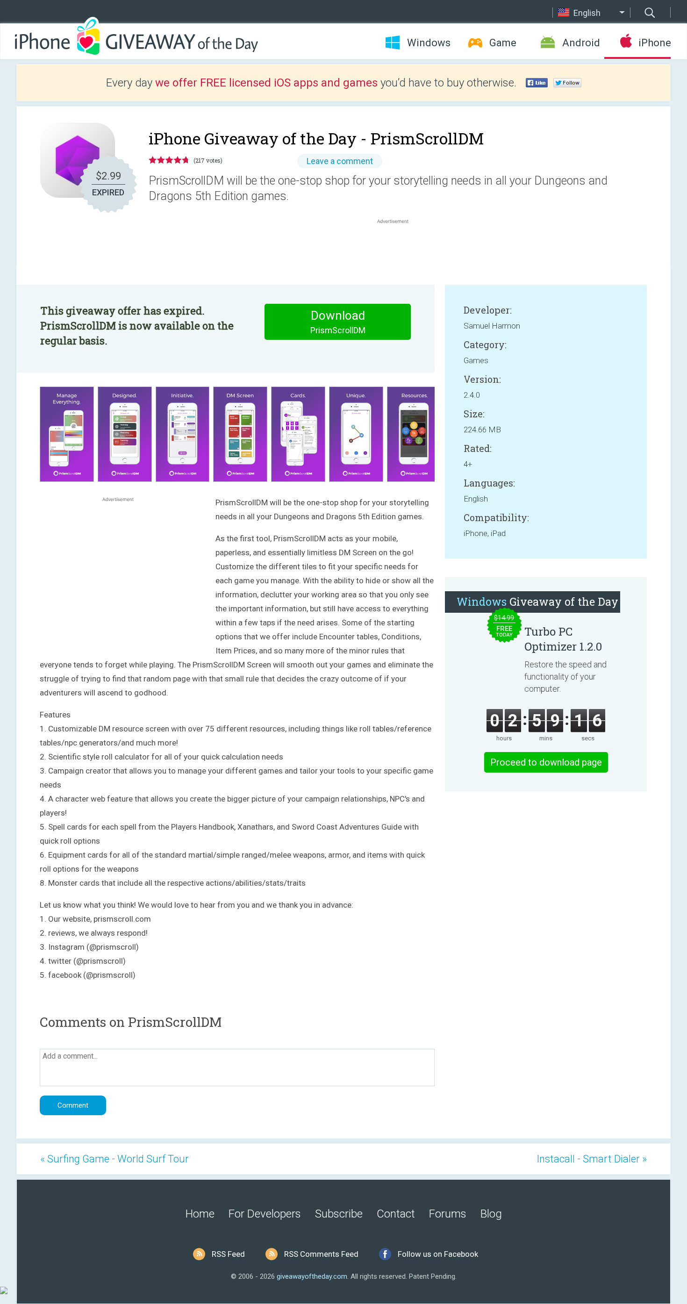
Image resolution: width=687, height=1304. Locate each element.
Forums (447, 1213)
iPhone (654, 43)
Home (200, 1213)
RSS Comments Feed (321, 1254)
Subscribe (339, 1213)
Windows (429, 43)
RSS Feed (228, 1254)
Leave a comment (340, 161)
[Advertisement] (398, 248)
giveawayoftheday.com (312, 1276)
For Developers (265, 1213)
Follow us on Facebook (438, 1254)
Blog (491, 1213)
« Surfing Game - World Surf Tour (114, 1159)
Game (502, 43)
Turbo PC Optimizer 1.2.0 (563, 639)
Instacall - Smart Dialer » (592, 1159)
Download (337, 321)
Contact (396, 1213)
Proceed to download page (546, 762)
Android (581, 43)
